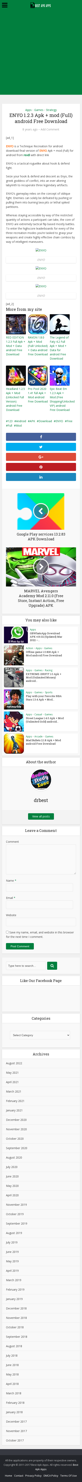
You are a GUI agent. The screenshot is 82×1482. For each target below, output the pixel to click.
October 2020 (15, 1138)
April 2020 (12, 1195)
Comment (12, 842)
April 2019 (12, 1271)
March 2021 (13, 1091)
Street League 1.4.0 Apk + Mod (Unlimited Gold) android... (45, 719)
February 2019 (15, 1289)
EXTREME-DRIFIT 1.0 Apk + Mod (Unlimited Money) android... (43, 677)
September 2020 (16, 1148)
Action (29, 648)
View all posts (41, 816)
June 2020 (12, 1176)
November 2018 (16, 1318)
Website (11, 915)
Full (10, 425)
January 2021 (14, 1110)
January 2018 (14, 1412)
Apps (28, 110)
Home (8, 1475)
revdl (27, 155)
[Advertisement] (41, 53)
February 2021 (15, 1101)
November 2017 (16, 1431)
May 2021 (12, 1072)
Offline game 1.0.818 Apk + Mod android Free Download (44, 653)
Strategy (51, 110)
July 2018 (12, 1355)
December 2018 (16, 1308)
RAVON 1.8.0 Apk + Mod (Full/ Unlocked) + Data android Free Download (38, 345)
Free (69, 421)
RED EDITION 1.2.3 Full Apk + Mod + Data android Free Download (15, 345)
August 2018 (14, 1346)
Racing (48, 670)
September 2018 (16, 1337)
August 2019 (14, 1233)
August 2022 (14, 1063)
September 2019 (16, 1223)
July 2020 (12, 1167)
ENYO (59, 421)
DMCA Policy (51, 1475)
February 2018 (15, 1403)
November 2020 (16, 1129)
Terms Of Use (68, 1475)
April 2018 (12, 1384)
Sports (48, 692)
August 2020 (14, 1157)
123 (10, 421)
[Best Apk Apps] (40, 5)
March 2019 (13, 1280)
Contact (18, 1475)
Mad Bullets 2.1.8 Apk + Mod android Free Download (43, 741)
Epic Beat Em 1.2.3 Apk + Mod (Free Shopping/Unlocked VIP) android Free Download (60, 399)
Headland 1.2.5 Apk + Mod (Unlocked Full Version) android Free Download (15, 399)
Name (11, 880)
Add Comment (50, 129)
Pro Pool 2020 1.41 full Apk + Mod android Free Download (38, 395)
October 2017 (15, 1440)
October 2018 (15, 1327)
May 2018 (12, 1374)
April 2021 (12, 1082)
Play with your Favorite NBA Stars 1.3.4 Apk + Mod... (44, 697)
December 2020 (16, 1120)
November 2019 (16, 1205)
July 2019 (12, 1242)
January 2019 (14, 1299)
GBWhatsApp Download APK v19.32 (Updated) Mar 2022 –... (46, 636)
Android (21, 421)
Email (10, 898)
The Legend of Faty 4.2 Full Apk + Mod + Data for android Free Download (59, 347)
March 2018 (13, 1393)
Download (45, 421)
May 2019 (12, 1261)
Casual (38, 714)
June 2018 (12, 1365)
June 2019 (12, 1252)
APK (32, 421)
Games (38, 110)
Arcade (38, 736)
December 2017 (16, 1421)
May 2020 (12, 1186)
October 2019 (15, 1214)
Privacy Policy (33, 1475)
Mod (19, 425)
